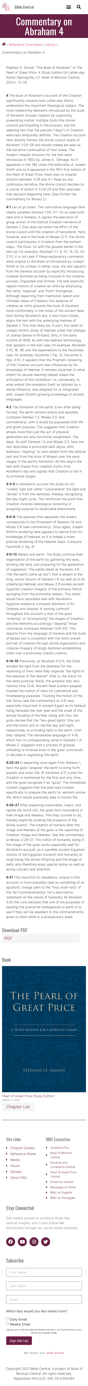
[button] (69, 7)
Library (50, 44)
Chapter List (18, 1106)
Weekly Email (20, 1324)
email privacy (55, 1352)
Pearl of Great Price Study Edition (28, 1096)
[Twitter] (45, 1241)
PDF (8, 938)
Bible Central (24, 7)
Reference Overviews (25, 44)
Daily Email (18, 1319)
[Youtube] (22, 1241)
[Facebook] (10, 1241)
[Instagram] (33, 1241)
